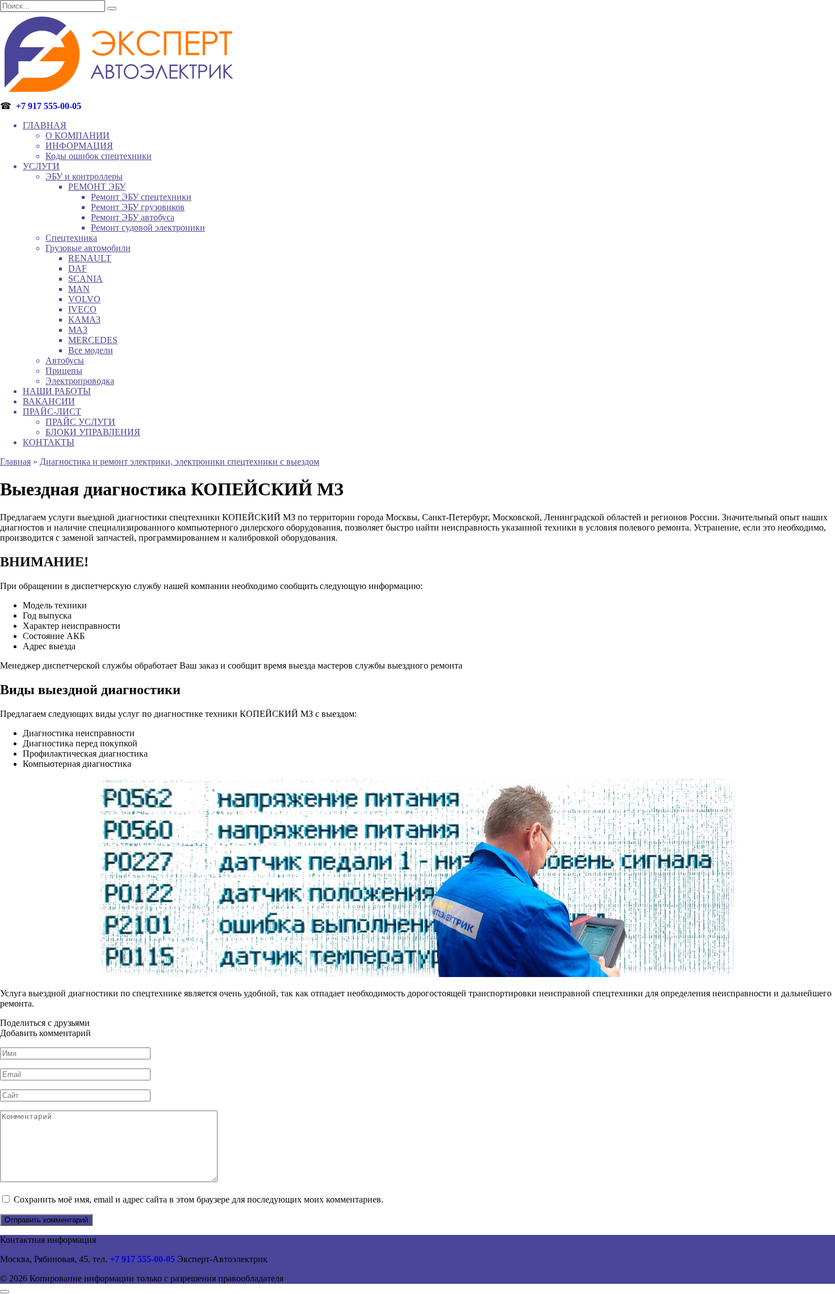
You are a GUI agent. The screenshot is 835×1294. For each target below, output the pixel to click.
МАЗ (77, 330)
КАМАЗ (84, 319)
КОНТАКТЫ (48, 442)
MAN (79, 289)
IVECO (82, 309)
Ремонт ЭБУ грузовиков (138, 207)
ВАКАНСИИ (49, 401)
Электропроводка (79, 381)
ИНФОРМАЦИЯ (79, 146)
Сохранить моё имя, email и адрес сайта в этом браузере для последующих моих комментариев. (198, 1199)
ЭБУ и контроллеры (84, 176)
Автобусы (64, 360)
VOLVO (84, 299)
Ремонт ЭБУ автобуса (132, 217)
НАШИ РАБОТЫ (57, 391)
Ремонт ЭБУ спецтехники (141, 197)
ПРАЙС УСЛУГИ (80, 422)
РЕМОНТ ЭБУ (97, 186)
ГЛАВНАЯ (44, 125)
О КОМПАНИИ (77, 135)
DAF (77, 268)
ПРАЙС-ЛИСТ (52, 411)
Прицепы (63, 370)
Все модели (90, 350)
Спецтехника (71, 238)
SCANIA (85, 278)
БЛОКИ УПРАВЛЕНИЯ (92, 432)
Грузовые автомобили (88, 248)
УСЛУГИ (41, 166)
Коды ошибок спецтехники (98, 156)
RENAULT (89, 258)
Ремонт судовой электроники (148, 227)
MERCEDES (93, 340)
